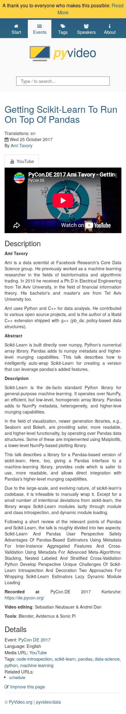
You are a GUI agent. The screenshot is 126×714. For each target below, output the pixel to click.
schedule (17, 677)
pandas (85, 658)
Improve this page (27, 687)
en (33, 133)
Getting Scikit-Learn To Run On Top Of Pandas (61, 114)
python (11, 665)
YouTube (38, 652)
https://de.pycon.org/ (24, 598)
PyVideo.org (20, 702)
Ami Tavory (21, 145)
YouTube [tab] (24, 161)
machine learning (37, 665)
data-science (107, 658)
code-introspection (34, 658)
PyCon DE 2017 (34, 639)
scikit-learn (65, 658)
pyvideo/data (48, 702)
